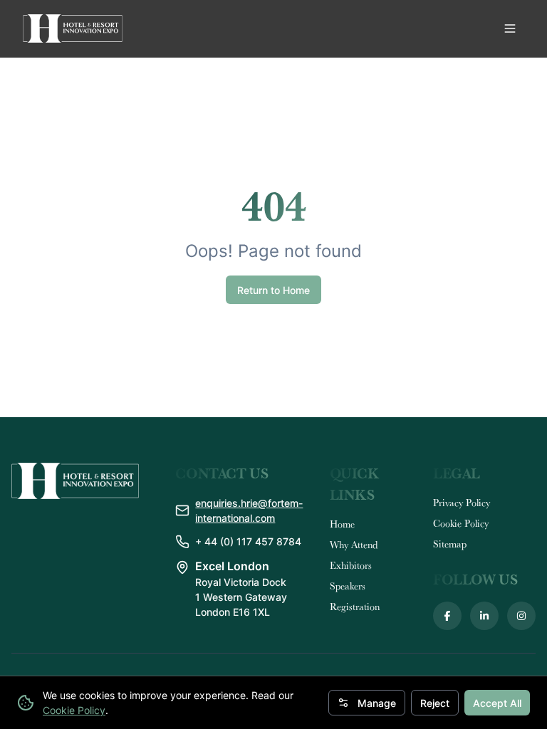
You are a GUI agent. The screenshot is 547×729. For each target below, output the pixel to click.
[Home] (73, 28)
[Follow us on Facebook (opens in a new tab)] (447, 616)
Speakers (347, 585)
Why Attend (353, 544)
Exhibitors (351, 565)
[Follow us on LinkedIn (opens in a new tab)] (484, 616)
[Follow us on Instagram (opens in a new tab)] (521, 616)
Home (342, 524)
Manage (377, 703)
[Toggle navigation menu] (510, 28)
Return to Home (273, 290)
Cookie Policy (74, 710)
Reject (434, 703)
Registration (355, 606)
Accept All (497, 703)
